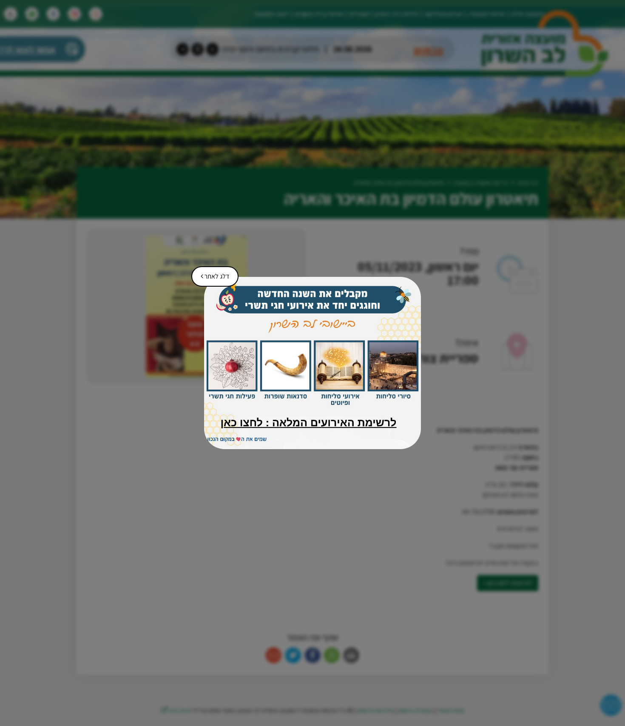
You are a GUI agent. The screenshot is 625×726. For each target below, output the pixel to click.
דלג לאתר (212, 273)
